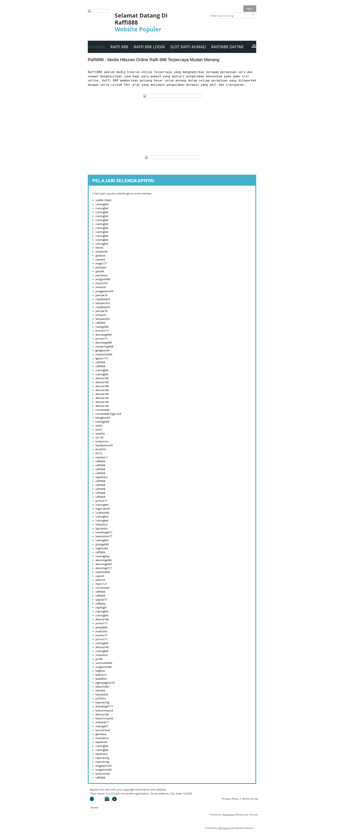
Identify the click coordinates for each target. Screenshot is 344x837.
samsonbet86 (103, 663)
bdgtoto (100, 671)
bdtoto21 (101, 674)
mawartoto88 (103, 354)
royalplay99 (102, 299)
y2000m (100, 698)
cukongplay (102, 556)
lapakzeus (101, 477)
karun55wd (102, 730)
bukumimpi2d (104, 710)
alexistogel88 (103, 334)
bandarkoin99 (104, 445)
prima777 (101, 338)
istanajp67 (101, 726)
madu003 (101, 631)
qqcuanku (101, 528)
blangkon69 (102, 417)
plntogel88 (102, 544)
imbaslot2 (101, 524)
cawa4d (100, 259)
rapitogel (100, 607)
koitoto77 (101, 635)
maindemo (102, 738)
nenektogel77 (103, 532)
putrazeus (101, 275)
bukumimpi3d (104, 718)
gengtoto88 (102, 350)
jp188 (99, 659)
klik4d (99, 247)
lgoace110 (101, 358)
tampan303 (102, 303)
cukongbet (101, 204)
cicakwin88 (102, 512)
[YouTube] (114, 799)
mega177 (101, 263)
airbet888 (101, 627)
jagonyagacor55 (105, 682)
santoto (100, 433)
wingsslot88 (102, 279)
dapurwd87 (102, 686)
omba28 (100, 287)
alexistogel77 (103, 568)
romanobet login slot (108, 413)
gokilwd (100, 255)
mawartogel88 (104, 346)
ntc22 (98, 453)
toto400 (100, 690)
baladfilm (101, 678)
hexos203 (101, 283)
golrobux (101, 734)
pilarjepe (100, 267)
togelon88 (101, 548)
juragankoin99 (104, 291)
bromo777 (102, 330)
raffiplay (100, 603)
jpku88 (99, 271)
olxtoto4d (101, 251)
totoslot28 (101, 694)
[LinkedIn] (107, 799)
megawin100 (103, 765)
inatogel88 (102, 326)
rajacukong (102, 702)
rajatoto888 (102, 572)
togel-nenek (102, 508)
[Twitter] (99, 799)
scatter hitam (103, 200)
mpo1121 (101, 584)
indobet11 (101, 457)
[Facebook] (92, 799)
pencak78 (101, 295)
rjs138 (99, 437)
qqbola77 (101, 599)
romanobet (102, 410)
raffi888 (100, 323)
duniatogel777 (104, 706)
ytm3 (98, 429)
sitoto (98, 425)
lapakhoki (101, 742)
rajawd (99, 576)
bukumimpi (102, 773)
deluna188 (102, 378)
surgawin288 (103, 667)
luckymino (101, 441)
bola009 (100, 449)
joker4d (100, 580)
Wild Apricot (228, 814)
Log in (250, 8)
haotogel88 (102, 421)
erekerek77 (102, 722)
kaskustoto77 (103, 536)
